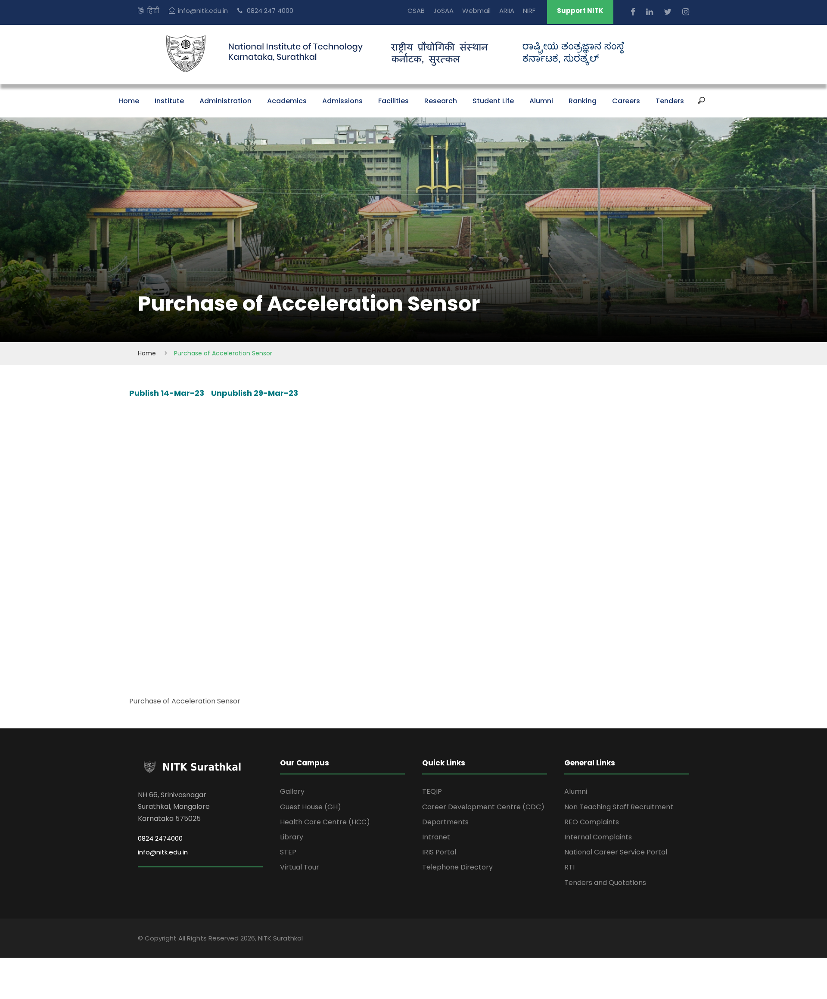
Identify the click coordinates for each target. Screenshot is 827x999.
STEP (288, 852)
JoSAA (443, 10)
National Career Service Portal (615, 852)
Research (440, 101)
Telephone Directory (457, 867)
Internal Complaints (598, 837)
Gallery (292, 791)
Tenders (670, 101)
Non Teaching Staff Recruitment (618, 807)
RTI (569, 867)
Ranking (583, 101)
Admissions (342, 101)
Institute (169, 101)
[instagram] (685, 12)
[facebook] (634, 12)
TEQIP (432, 791)
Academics (287, 101)
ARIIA (506, 10)
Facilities (393, 101)
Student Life (493, 101)
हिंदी (153, 10)
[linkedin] (650, 12)
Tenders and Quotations (605, 883)
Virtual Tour (299, 867)
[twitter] (669, 12)
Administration (225, 101)
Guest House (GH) (310, 807)
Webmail (476, 10)
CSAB (416, 10)
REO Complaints (591, 822)
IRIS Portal (439, 852)
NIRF (529, 10)
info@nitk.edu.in (203, 10)
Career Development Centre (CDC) (483, 807)
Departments (445, 822)
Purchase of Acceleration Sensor (184, 701)
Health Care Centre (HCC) (325, 822)
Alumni (541, 101)
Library (291, 837)
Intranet (436, 837)
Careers (626, 101)
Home (128, 101)
